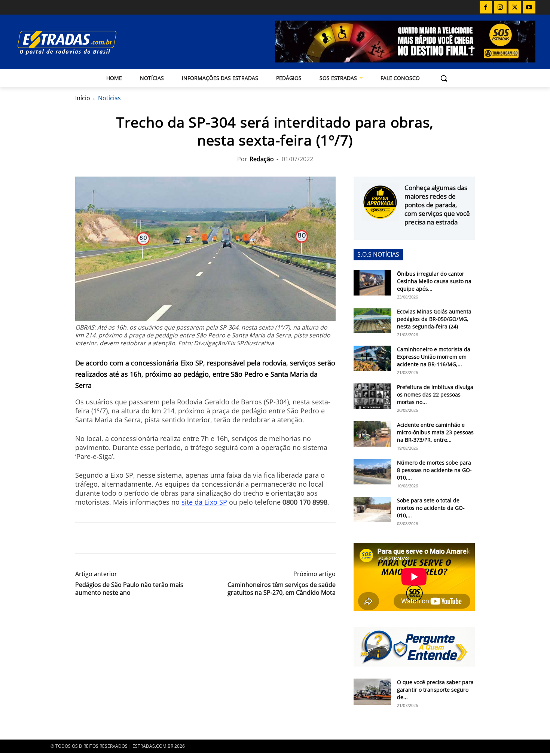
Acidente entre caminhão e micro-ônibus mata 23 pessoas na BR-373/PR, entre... (435, 432)
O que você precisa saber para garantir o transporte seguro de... (435, 690)
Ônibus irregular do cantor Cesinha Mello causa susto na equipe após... (434, 281)
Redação (262, 159)
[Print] (151, 537)
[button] (444, 78)
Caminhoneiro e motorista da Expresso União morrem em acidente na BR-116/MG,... (433, 357)
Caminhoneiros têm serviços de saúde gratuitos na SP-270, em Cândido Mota (281, 589)
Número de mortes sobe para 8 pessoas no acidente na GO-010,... (434, 470)
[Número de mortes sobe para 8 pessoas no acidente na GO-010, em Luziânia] (372, 472)
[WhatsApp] (117, 537)
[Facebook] (486, 7)
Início (82, 98)
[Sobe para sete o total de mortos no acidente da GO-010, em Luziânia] (372, 510)
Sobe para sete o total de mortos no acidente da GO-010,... (431, 508)
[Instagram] (500, 7)
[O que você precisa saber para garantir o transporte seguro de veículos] (372, 692)
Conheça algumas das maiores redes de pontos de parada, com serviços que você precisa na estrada (437, 204)
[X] (514, 7)
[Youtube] (529, 7)
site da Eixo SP (204, 502)
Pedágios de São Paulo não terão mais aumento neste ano (129, 589)
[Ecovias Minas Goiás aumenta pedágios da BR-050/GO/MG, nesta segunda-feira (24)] (372, 321)
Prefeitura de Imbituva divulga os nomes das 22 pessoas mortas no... (435, 394)
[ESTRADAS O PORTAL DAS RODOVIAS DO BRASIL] (93, 42)
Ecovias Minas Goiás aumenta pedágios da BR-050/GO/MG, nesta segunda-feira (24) (434, 319)
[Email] (134, 537)
